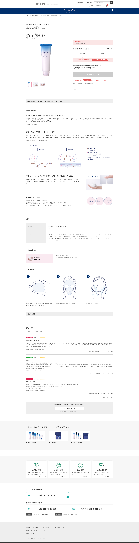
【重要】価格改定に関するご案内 (82, 43)
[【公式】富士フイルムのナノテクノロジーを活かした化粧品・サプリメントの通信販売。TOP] (36, 538)
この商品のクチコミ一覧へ (107, 397)
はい (109, 351)
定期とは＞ (110, 48)
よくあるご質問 (88, 2)
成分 (41, 101)
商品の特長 (32, 101)
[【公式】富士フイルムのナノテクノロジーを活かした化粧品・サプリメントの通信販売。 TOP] (47, 4)
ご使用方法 (50, 101)
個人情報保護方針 (47, 527)
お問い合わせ (80, 2)
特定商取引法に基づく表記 (32, 527)
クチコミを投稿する (69, 408)
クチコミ (60, 101)
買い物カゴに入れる (93, 74)
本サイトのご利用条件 (60, 527)
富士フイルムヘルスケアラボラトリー (34, 530)
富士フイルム (29, 533)
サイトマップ (73, 527)
